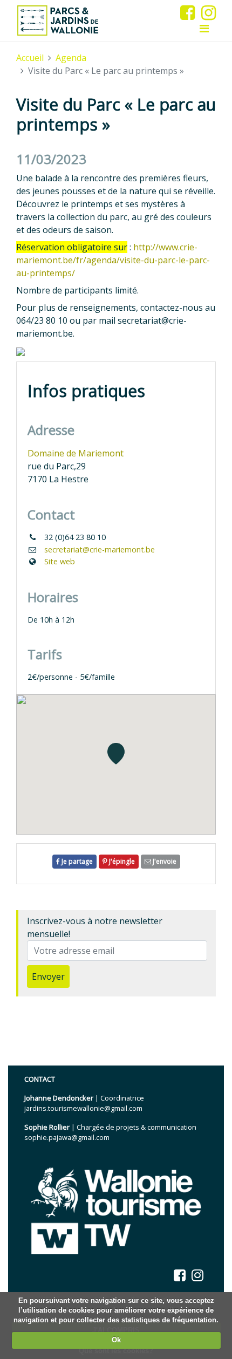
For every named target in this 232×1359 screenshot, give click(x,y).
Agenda (71, 58)
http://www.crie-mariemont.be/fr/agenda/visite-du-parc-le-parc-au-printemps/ (113, 260)
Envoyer (48, 976)
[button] (116, 754)
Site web (59, 561)
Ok (116, 1340)
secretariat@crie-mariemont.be (99, 549)
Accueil (30, 58)
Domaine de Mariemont (76, 453)
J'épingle (121, 861)
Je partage (76, 861)
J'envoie (163, 861)
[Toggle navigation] (204, 29)
